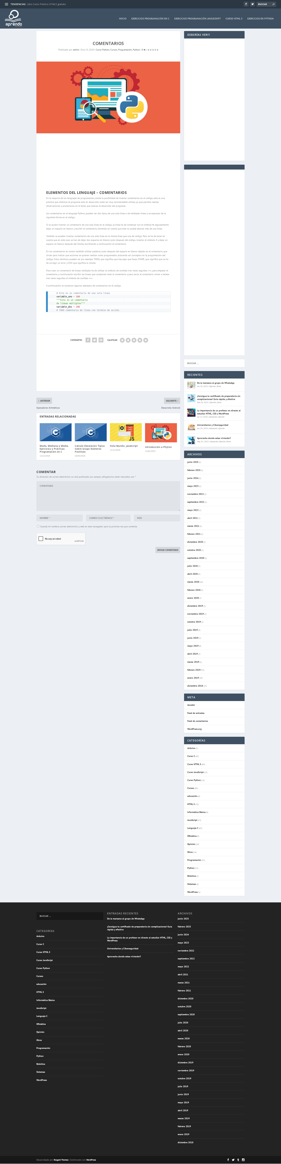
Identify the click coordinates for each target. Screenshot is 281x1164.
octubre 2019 (194, 621)
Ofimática (192, 836)
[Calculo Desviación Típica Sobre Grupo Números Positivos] (91, 432)
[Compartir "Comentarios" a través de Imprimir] (101, 340)
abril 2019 (192, 653)
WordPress (192, 892)
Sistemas (191, 884)
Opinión (212, 386)
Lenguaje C (192, 828)
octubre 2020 (194, 550)
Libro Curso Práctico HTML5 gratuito (46, 4)
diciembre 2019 (195, 605)
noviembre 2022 (195, 494)
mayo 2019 (193, 645)
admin (76, 49)
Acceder (191, 704)
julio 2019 (192, 629)
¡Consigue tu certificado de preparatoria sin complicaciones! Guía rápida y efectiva (218, 397)
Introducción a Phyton (158, 447)
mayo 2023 (193, 486)
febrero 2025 (194, 470)
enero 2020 (193, 597)
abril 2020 (192, 573)
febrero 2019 (194, 669)
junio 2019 (192, 637)
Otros (219, 386)
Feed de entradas (195, 713)
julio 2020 (192, 565)
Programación (125, 49)
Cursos (113, 49)
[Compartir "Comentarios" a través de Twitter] (94, 340)
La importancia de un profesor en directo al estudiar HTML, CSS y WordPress (219, 412)
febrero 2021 (194, 533)
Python (136, 49)
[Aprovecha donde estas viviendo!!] (191, 440)
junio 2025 (192, 462)
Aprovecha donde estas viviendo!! (214, 438)
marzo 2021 (193, 526)
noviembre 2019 (195, 613)
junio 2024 (192, 478)
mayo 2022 (193, 510)
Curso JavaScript (195, 772)
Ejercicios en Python (260, 18)
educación (213, 417)
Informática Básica (196, 812)
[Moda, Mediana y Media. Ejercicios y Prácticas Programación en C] (56, 432)
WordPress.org (194, 729)
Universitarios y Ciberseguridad (212, 425)
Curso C (191, 756)
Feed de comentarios (197, 721)
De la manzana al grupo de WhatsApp (215, 382)
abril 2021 (192, 518)
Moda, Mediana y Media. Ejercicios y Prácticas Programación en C (54, 448)
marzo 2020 (193, 581)
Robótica (191, 875)
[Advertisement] (108, 162)
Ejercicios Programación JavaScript (197, 18)
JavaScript (192, 820)
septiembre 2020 (195, 558)
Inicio (123, 18)
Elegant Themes (61, 1159)
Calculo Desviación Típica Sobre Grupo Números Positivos (90, 448)
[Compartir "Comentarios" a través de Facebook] (88, 340)
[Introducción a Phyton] (161, 432)
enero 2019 (193, 677)
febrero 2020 (194, 589)
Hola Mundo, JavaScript (124, 445)
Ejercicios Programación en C (150, 18)
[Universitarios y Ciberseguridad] (191, 427)
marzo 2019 (193, 661)
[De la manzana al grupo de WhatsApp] (191, 385)
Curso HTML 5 (234, 18)
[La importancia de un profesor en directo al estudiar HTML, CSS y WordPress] (191, 413)
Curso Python (102, 49)
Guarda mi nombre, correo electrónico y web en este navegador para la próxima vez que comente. (88, 526)
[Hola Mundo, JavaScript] (126, 432)
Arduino (191, 748)
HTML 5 (191, 804)
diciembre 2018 (195, 685)
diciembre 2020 (195, 541)
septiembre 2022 (195, 501)
